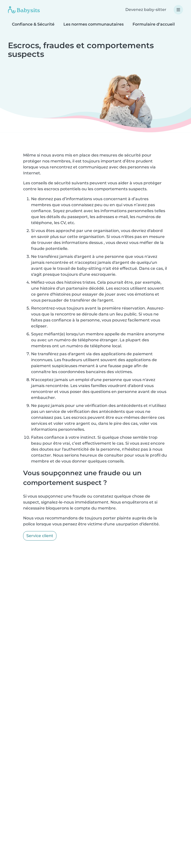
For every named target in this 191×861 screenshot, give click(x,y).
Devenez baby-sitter (145, 9)
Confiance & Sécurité (33, 24)
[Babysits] (24, 9)
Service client (39, 535)
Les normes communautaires (93, 24)
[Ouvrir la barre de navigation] (178, 9)
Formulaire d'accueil (154, 24)
